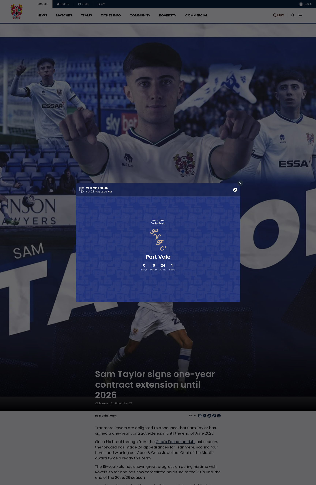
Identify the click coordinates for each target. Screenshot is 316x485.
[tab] (235, 189)
